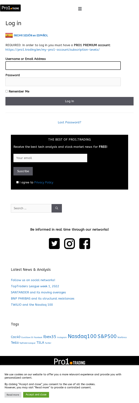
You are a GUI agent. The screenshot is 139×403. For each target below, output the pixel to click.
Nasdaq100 (82, 336)
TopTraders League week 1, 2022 (35, 286)
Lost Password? (69, 122)
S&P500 (107, 336)
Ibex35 (49, 336)
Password (12, 75)
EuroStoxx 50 (27, 337)
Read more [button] (13, 394)
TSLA (40, 343)
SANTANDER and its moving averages (38, 292)
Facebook (38, 337)
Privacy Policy (43, 182)
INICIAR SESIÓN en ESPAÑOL (31, 35)
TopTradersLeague (27, 343)
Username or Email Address (25, 59)
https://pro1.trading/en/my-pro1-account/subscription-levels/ (52, 49)
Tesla (15, 343)
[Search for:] (31, 208)
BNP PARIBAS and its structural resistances (42, 298)
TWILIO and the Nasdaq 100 (32, 304)
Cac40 (15, 337)
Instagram (62, 337)
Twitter (48, 343)
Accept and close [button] (36, 394)
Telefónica (122, 337)
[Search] (57, 208)
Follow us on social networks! (33, 280)
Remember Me (18, 91)
